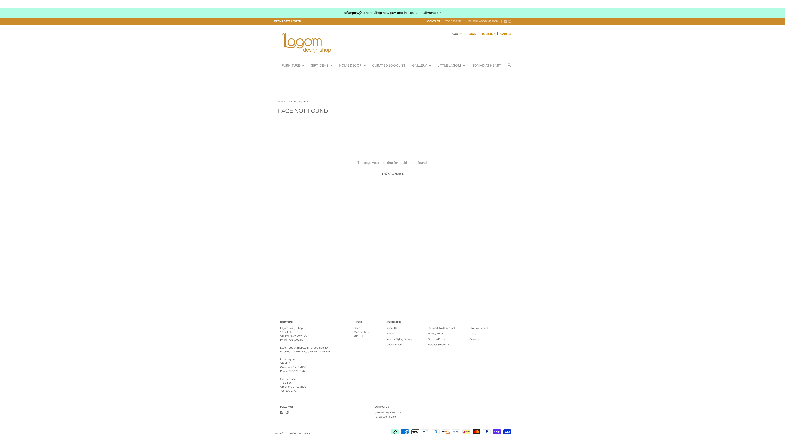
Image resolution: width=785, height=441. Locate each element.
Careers (474, 339)
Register (488, 33)
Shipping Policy (436, 339)
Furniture (291, 65)
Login (472, 33)
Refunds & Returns (438, 344)
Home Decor (350, 65)
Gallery (419, 65)
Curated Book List (388, 65)
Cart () (505, 33)
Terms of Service (478, 328)
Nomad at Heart (486, 65)
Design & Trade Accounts (442, 328)
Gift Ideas (320, 65)
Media (472, 333)
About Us (392, 328)
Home (282, 101)
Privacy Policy (435, 333)
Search (390, 333)
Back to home (393, 173)
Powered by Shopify (299, 432)
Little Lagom (449, 65)
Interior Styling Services (400, 339)
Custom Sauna (395, 344)
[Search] (509, 67)
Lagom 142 (280, 432)
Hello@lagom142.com (483, 21)
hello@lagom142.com (386, 416)
